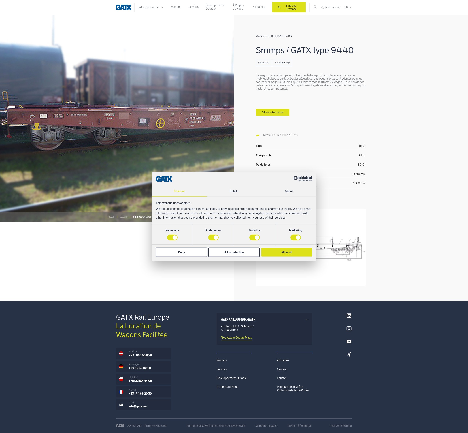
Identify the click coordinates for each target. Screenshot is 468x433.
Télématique (332, 7)
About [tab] (289, 191)
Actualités (259, 6)
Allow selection (234, 252)
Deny (181, 252)
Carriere (281, 369)
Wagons (176, 6)
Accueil (111, 217)
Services (193, 6)
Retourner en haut (341, 425)
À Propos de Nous (238, 7)
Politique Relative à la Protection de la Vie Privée (293, 388)
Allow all (286, 252)
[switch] (213, 237)
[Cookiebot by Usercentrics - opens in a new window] (296, 179)
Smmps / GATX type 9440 (145, 217)
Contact (281, 378)
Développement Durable (216, 7)
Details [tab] (234, 191)
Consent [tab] (179, 191)
